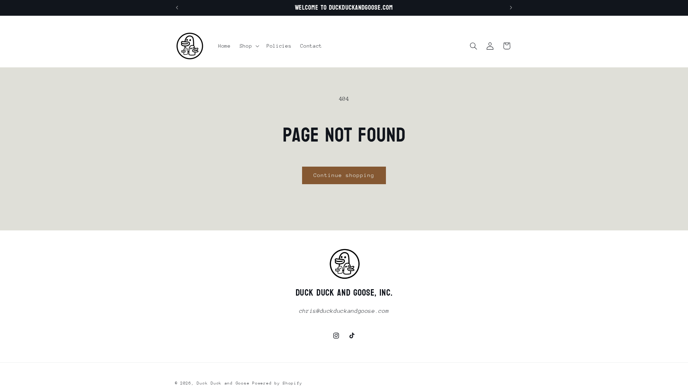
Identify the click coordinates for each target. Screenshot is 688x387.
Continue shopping (344, 175)
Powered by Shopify (277, 383)
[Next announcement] (511, 8)
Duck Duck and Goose (223, 383)
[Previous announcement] (177, 8)
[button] (248, 46)
